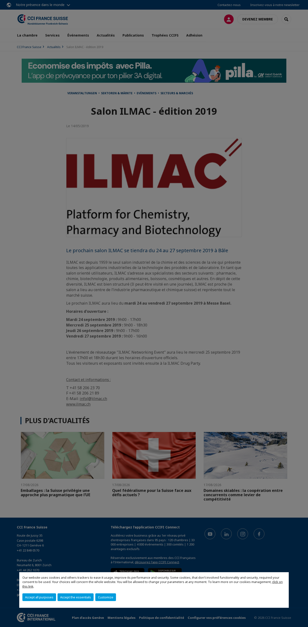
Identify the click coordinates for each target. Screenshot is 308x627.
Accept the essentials (75, 597)
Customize (105, 597)
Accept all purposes (39, 597)
